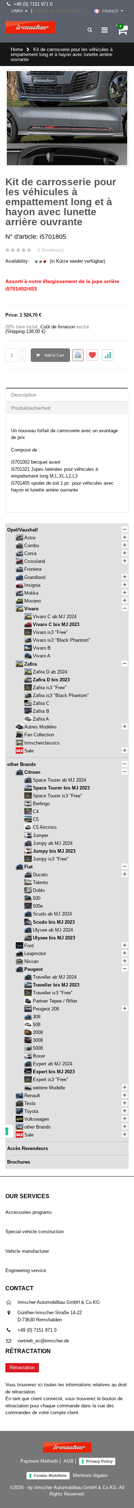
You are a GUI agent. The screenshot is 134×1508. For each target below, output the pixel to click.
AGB (69, 1461)
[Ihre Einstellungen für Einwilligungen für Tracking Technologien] (7, 1131)
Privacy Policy (99, 1461)
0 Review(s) (50, 250)
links (17, 11)
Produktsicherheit (30, 408)
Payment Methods (39, 1461)
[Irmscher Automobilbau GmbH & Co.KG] (30, 27)
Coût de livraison (57, 326)
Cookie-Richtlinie (50, 1475)
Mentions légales (90, 1475)
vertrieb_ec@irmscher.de (43, 1340)
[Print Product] (78, 355)
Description (23, 395)
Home (17, 49)
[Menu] (104, 30)
